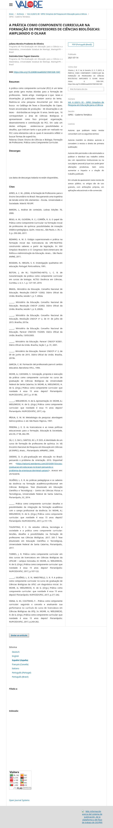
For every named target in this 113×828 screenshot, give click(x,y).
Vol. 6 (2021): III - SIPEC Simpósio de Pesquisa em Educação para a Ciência (57, 14)
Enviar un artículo (19, 635)
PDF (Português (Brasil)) (82, 44)
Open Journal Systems (19, 800)
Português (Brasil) (20, 676)
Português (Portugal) (21, 672)
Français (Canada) (20, 664)
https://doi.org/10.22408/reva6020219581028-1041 (37, 72)
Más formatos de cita (78, 89)
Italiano (15, 668)
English (15, 656)
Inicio (11, 14)
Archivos (20, 14)
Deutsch (16, 652)
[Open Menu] (10, 4)
